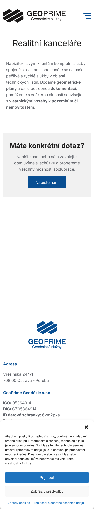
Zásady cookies (19, 503)
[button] (86, 426)
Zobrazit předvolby (47, 491)
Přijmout (47, 477)
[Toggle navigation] (87, 16)
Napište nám (47, 182)
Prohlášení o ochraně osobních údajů (58, 503)
